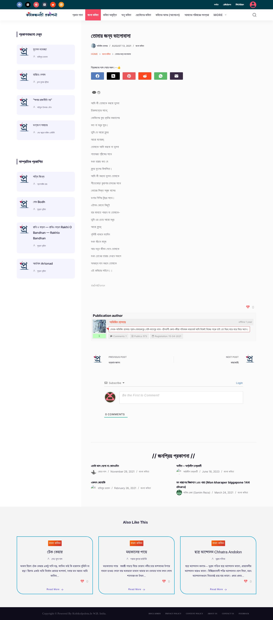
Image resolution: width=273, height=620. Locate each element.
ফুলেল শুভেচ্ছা (40, 49)
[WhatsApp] (160, 76)
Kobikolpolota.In (82, 613)
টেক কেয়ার (55, 552)
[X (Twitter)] (28, 4)
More (218, 15)
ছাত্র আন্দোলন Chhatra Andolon (218, 552)
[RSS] (61, 4)
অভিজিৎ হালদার (118, 322)
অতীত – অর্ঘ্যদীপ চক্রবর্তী (189, 466)
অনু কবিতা (126, 15)
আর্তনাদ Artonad (43, 263)
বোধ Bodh (39, 202)
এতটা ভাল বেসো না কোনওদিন (105, 466)
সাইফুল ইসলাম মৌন (44, 107)
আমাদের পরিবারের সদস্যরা (197, 15)
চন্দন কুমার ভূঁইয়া (42, 82)
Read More (53, 589)
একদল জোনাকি (98, 482)
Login (239, 382)
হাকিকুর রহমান (42, 56)
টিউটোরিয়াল (240, 4)
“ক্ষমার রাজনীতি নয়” (42, 100)
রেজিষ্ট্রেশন (227, 4)
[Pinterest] (36, 4)
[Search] (254, 15)
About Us (212, 614)
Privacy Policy (173, 614)
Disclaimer (155, 614)
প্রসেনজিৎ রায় (42, 184)
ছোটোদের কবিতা (143, 15)
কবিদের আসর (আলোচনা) (168, 15)
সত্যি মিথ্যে (38, 176)
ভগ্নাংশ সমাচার (40, 125)
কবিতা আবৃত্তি (110, 15)
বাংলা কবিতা (92, 15)
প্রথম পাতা (77, 15)
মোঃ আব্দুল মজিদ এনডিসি (46, 132)
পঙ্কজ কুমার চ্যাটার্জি (138, 559)
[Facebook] (19, 4)
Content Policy (194, 614)
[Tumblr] (44, 4)
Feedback (244, 614)
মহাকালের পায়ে (136, 552)
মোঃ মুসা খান (56, 559)
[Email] (176, 76)
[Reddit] (53, 4)
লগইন (216, 4)
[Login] (253, 4)
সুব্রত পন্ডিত (41, 209)
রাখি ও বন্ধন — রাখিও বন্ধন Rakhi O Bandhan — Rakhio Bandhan (52, 232)
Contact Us (228, 614)
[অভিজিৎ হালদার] (99, 326)
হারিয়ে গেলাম (39, 74)
